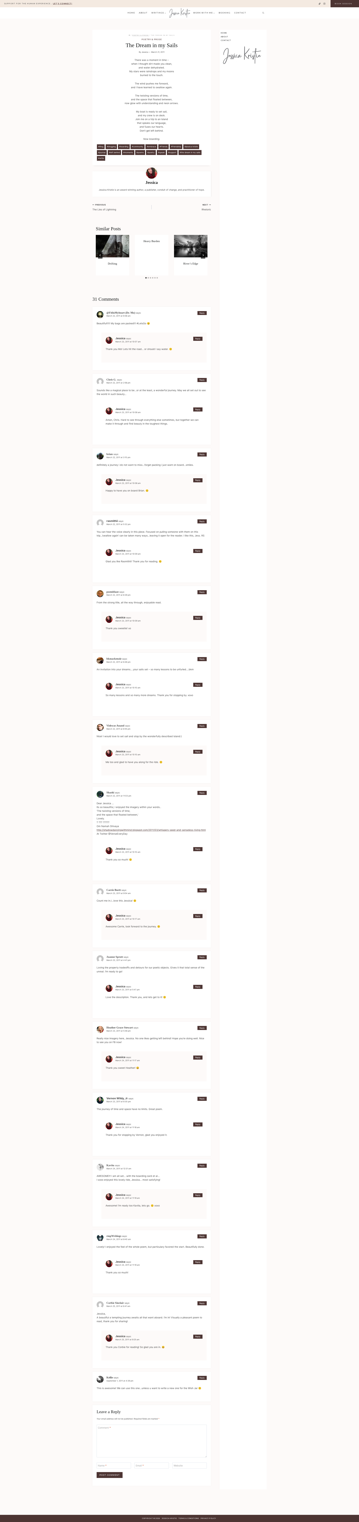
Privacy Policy (208, 1518)
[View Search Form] (263, 13)
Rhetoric (206, 207)
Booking (224, 13)
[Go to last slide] (100, 255)
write (101, 158)
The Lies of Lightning (104, 207)
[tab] (146, 278)
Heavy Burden (151, 241)
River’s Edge (190, 263)
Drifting (112, 263)
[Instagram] (324, 4)
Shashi (110, 792)
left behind (114, 152)
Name (102, 1465)
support (172, 152)
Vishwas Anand (115, 725)
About (143, 13)
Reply (202, 313)
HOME (131, 13)
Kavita (110, 1165)
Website (178, 1465)
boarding (123, 146)
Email (140, 1465)
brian (109, 454)
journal (101, 152)
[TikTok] (320, 4)
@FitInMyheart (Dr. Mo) (120, 312)
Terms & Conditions (189, 1518)
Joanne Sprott (114, 956)
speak (161, 152)
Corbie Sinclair (115, 1302)
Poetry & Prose (151, 39)
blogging (111, 146)
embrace (151, 146)
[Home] (129, 35)
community (137, 146)
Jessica (145, 52)
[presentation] (112, 246)
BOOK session (343, 4)
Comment (104, 1427)
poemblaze (112, 591)
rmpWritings (113, 1235)
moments (128, 152)
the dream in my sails (190, 152)
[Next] (203, 255)
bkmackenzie (113, 658)
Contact (240, 13)
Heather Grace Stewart (119, 1027)
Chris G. (111, 379)
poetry (151, 152)
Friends (163, 146)
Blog (100, 146)
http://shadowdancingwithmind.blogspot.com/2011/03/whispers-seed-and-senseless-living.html (151, 830)
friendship (176, 146)
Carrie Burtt (113, 889)
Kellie (109, 1377)
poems (140, 152)
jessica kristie (191, 146)
